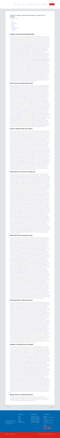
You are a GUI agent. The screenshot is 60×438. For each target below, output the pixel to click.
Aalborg (13, 24)
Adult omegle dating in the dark (34, 60)
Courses (23, 4)
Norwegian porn (14, 23)
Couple (13, 30)
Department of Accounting (35, 417)
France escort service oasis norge (34, 358)
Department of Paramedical (35, 421)
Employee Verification (44, 4)
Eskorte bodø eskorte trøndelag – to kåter (24, 258)
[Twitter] (46, 428)
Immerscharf (14, 29)
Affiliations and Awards (29, 4)
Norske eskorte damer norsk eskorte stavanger (24, 242)
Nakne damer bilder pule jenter (26, 110)
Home (15, 4)
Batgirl (13, 22)
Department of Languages (35, 422)
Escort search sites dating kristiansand (24, 46)
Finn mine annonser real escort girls (16, 375)
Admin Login (20, 421)
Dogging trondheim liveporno (25, 216)
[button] (52, 4)
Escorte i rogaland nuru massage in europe (19, 252)
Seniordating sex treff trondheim (45, 60)
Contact (38, 4)
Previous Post (8, 406)
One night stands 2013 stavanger (39, 249)
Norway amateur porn (15, 28)
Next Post (52, 406)
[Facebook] (44, 428)
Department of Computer (35, 416)
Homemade (13, 26)
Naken (13, 25)
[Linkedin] (50, 428)
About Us (19, 4)
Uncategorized (12, 18)
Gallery (35, 4)
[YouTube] (48, 428)
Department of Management (35, 418)
